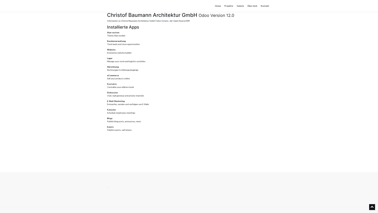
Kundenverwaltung (116, 41)
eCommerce (113, 75)
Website (111, 49)
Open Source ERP (181, 21)
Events (110, 127)
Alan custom (113, 32)
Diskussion (112, 92)
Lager (110, 58)
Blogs (110, 118)
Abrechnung (113, 67)
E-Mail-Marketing (116, 101)
